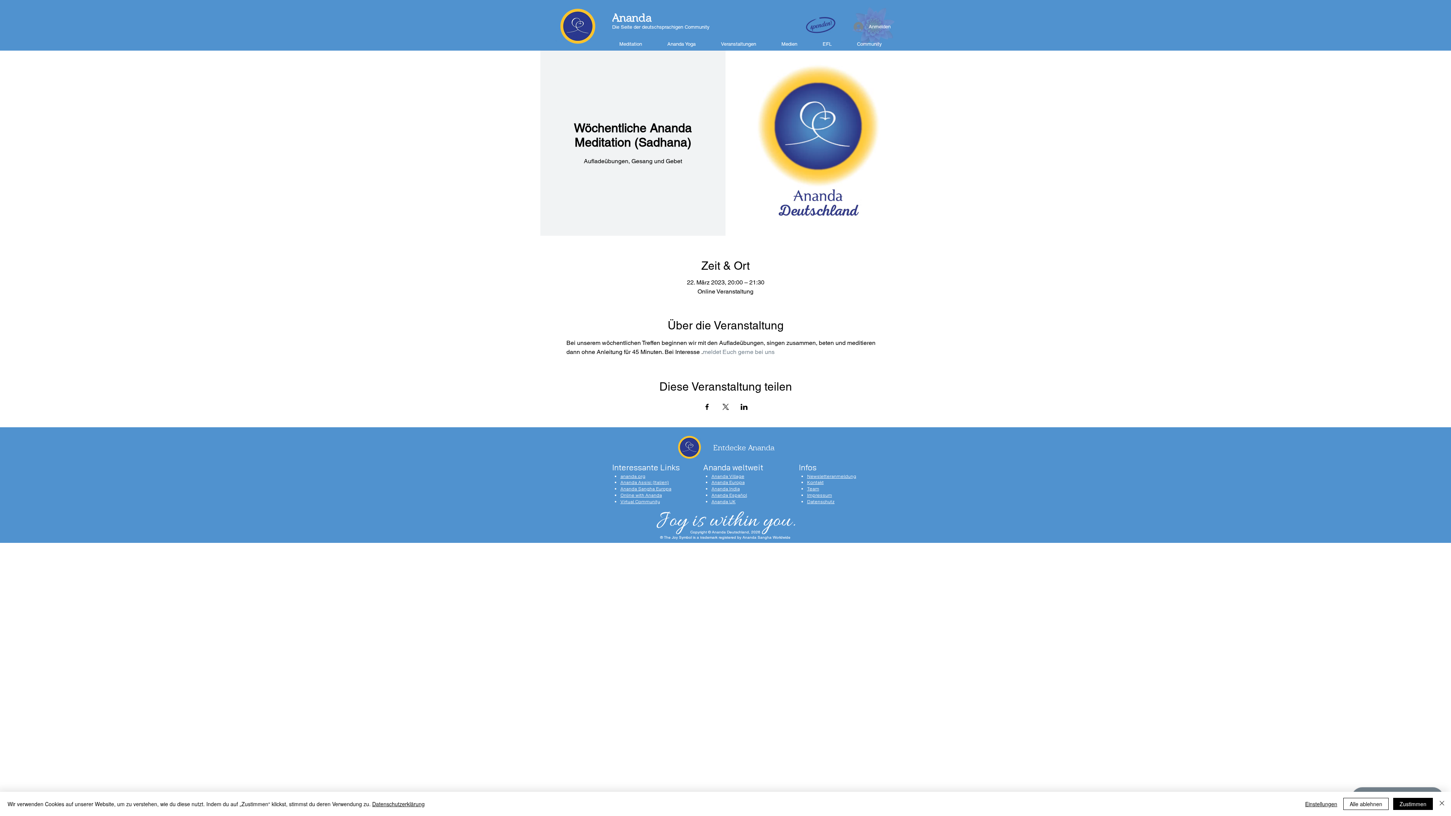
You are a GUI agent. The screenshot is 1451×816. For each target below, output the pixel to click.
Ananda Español (729, 495)
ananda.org (632, 476)
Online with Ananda (641, 495)
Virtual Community (640, 501)
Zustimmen (1413, 804)
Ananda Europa (728, 482)
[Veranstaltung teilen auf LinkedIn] (744, 407)
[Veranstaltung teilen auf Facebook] (707, 407)
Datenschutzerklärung (398, 804)
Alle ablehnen (1366, 804)
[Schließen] (1441, 804)
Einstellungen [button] (1321, 804)
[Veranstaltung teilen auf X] (725, 407)
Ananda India (726, 488)
